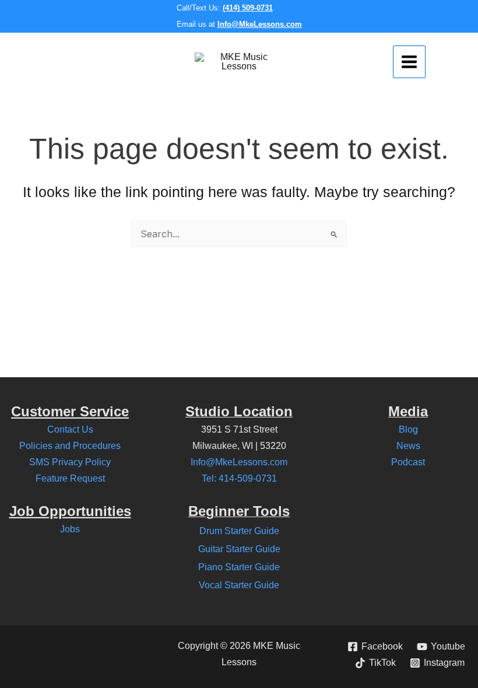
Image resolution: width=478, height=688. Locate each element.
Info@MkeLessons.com (259, 24)
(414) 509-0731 (248, 7)
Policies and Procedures (70, 446)
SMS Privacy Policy (70, 462)
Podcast (408, 462)
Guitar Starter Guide (239, 549)
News (408, 446)
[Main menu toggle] (409, 61)
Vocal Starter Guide (239, 585)
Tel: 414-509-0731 (239, 478)
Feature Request (70, 478)
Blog (408, 429)
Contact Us (70, 429)
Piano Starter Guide (239, 567)
